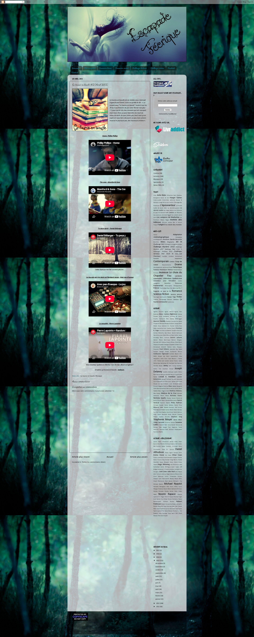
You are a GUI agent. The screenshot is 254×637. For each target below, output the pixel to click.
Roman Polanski (158, 506)
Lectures (156, 176)
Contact (75, 72)
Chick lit (169, 254)
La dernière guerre (173, 208)
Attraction (170, 195)
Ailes (154, 195)
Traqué (155, 225)
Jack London (165, 361)
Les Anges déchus (169, 210)
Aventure (166, 239)
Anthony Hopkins (170, 444)
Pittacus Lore (158, 407)
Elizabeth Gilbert (174, 344)
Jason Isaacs (175, 467)
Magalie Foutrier (163, 386)
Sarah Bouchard (162, 414)
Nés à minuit (177, 222)
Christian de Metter (165, 330)
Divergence (156, 198)
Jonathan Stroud (168, 369)
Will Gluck (179, 513)
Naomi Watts (167, 489)
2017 (158, 550)
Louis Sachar (172, 381)
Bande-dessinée (176, 239)
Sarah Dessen (172, 414)
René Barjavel (157, 410)
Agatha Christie (158, 311)
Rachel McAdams (173, 499)
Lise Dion (165, 381)
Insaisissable (157, 200)
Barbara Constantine (172, 321)
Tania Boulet (171, 425)
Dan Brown (168, 333)
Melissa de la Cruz (168, 393)
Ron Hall (155, 412)
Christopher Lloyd (159, 449)
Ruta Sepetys (162, 412)
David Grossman (158, 335)
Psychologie (163, 288)
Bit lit (179, 242)
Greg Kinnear (166, 460)
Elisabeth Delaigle (163, 344)
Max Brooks (156, 393)
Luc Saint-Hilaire (163, 384)
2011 (158, 607)
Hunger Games (176, 198)
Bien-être (156, 242)
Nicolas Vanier (171, 398)
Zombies (176, 299)
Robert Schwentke (166, 504)
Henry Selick (174, 462)
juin (156, 583)
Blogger (139, 630)
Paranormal (178, 283)
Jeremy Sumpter (175, 469)
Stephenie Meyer (162, 419)
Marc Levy (172, 386)
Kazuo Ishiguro (175, 374)
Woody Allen (157, 516)
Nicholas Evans (176, 395)
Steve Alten (177, 420)
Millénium (157, 222)
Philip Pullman (176, 403)
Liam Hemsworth (164, 479)
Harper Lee (161, 356)
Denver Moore (158, 340)
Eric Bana (168, 455)
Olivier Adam (161, 400)
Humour (155, 273)
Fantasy (156, 270)
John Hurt (171, 472)
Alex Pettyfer (161, 444)
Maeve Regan (164, 220)
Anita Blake (161, 195)
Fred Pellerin (164, 349)
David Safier (174, 335)
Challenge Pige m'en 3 (173, 249)
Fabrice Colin (171, 347)
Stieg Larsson (158, 422)
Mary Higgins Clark (163, 391)
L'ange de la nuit (164, 202)
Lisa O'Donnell (157, 381)
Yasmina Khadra (158, 432)
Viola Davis (171, 513)
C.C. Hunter (170, 326)
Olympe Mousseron (171, 400)
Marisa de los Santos (172, 388)
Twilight (161, 225)
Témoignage (162, 299)
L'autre (171, 202)
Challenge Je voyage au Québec (173, 244)
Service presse (176, 294)
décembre (159, 563)
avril (157, 589)
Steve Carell (160, 509)
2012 (158, 603)
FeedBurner (172, 114)
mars (157, 592)
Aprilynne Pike (164, 319)
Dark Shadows (177, 195)
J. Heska (179, 358)
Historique (163, 270)
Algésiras (173, 314)
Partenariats (158, 286)
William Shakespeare (175, 429)
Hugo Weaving (164, 464)
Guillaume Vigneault (161, 354)
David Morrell (167, 335)
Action (155, 235)
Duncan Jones (178, 452)
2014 (158, 557)
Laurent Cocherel (166, 379)
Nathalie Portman (177, 489)
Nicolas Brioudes (158, 491)
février (157, 596)
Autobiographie (157, 239)
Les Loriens (170, 212)
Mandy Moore (174, 479)
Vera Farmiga (163, 513)
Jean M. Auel (168, 363)
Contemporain (161, 261)
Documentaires (166, 265)
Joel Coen (163, 472)
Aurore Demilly (159, 321)
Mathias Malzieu (176, 391)
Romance (177, 291)
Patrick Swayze (169, 497)
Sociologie (156, 297)
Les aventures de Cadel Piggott (162, 215)
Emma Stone (158, 455)
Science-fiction (161, 294)
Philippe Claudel (158, 405)
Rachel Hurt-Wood (162, 499)
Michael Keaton (158, 484)
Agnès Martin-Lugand (171, 311)
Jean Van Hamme (177, 363)
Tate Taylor (178, 509)
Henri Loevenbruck (172, 356)
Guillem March (174, 354)
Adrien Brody (174, 441)
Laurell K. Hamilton (167, 377)
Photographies (178, 286)
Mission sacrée (167, 222)
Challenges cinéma (157, 68)
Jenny (165, 366)
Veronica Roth (164, 429)
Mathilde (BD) (176, 220)
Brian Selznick (162, 326)
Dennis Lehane (176, 337)
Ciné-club (178, 254)
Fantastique (177, 267)
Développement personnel (161, 267)
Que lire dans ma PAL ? (174, 288)
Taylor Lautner (157, 511)
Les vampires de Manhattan (168, 217)
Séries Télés (157, 185)
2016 (158, 554)
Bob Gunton (157, 446)
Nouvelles (167, 283)
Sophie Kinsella (164, 417)
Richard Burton (168, 501)
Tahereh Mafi (163, 425)
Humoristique (177, 270)
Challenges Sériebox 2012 (162, 251)
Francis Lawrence (158, 457)
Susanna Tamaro (170, 422)
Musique (99, 376)
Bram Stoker (174, 323)
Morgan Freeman (158, 489)
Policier (156, 288)
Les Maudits (178, 212)
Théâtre (155, 299)
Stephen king (176, 417)
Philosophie (168, 286)
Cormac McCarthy (158, 333)
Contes (172, 261)
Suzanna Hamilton (169, 509)
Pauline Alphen (165, 403)
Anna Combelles (164, 316)
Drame (178, 264)
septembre (159, 573)
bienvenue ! (76, 68)
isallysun (121, 370)
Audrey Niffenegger (176, 319)
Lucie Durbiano (173, 384)
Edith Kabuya (162, 342)
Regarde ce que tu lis (162, 291)
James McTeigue (166, 467)
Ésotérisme (170, 302)
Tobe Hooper (163, 427)
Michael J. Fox (177, 481)
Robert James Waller (168, 410)
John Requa (178, 471)
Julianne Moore (174, 474)
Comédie (164, 256)
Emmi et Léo (165, 198)
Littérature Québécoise (172, 279)
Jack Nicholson (174, 464)
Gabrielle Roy (174, 349)
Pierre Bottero (168, 405)
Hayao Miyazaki (164, 462)
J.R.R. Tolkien (157, 361)
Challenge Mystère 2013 (164, 247)
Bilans (163, 242)
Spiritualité (163, 297)
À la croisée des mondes (173, 225)
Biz (170, 323)
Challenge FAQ (158, 244)
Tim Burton (176, 511)
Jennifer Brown (157, 366)
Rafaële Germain (169, 407)
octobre (158, 570)
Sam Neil (175, 506)
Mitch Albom (164, 395)
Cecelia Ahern (171, 328)
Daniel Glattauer (177, 333)
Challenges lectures (139, 68)
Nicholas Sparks (159, 398)
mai (157, 586)
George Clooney (177, 457)
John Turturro (157, 474)
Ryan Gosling (167, 506)
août (157, 576)
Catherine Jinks (161, 328)
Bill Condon (179, 444)
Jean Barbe (161, 363)
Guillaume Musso (176, 351)
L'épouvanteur (167, 205)
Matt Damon (169, 481)
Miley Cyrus (178, 486)
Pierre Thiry (178, 405)
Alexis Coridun (164, 314)
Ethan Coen (177, 455)
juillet (157, 580)
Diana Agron (169, 452)
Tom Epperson (172, 427)
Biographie (170, 242)
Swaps (169, 297)
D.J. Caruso (170, 449)
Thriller (179, 297)
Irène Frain (163, 358)
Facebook (171, 68)
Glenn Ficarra (157, 460)
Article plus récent (81, 457)
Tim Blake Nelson (167, 511)
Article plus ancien (139, 457)
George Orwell (164, 351)
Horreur (170, 270)
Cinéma (156, 173)
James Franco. (174, 361)
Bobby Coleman (166, 446)
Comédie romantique (167, 258)
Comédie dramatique (175, 256)
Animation (179, 237)
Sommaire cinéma (121, 68)
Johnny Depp (165, 474)
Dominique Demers (170, 340)
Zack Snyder (164, 516)
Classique (156, 256)
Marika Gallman (161, 388)
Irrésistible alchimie (168, 200)
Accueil (110, 457)
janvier (158, 599)
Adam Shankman (163, 441)
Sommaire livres (105, 68)
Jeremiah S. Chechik (164, 469)
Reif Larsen (178, 407)
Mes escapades (90, 68)
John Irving (172, 366)
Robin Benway (178, 410)
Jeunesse (163, 272)
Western (169, 299)
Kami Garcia (156, 374)
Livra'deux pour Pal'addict (164, 281)
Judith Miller (178, 372)
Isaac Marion (172, 358)
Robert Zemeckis (177, 504)
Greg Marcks (174, 460)
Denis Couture (164, 337)
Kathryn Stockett (165, 374)
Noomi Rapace (166, 494)
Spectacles (157, 182)
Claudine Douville (177, 330)
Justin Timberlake (170, 476)
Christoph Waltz (177, 446)
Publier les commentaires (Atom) (93, 462)
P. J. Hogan (161, 497)
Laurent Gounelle (177, 379)
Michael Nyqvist (173, 484)
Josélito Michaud (168, 372)
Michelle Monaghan (159, 486)
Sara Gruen (170, 412)
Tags (174, 297)
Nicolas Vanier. (169, 491)
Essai (170, 267)
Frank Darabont (168, 457)
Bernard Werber (164, 323)
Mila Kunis (170, 486)
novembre (159, 567)
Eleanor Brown (170, 342)
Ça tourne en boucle (87, 376)
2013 (158, 560)
